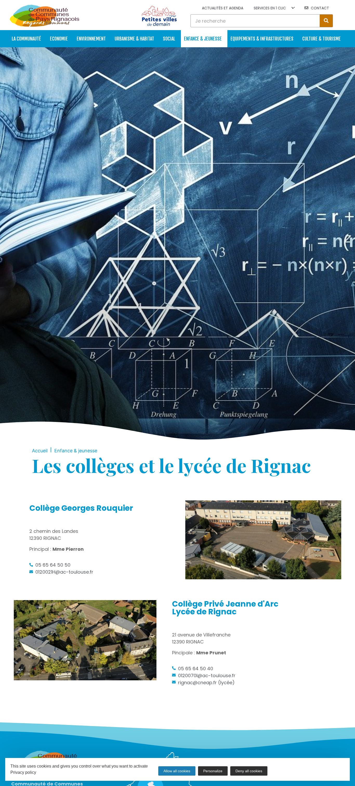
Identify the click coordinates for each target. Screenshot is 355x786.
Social (169, 39)
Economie (59, 39)
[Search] (326, 21)
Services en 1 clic (270, 8)
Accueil (40, 450)
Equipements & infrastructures (262, 39)
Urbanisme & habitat (134, 39)
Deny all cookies (248, 771)
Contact (320, 8)
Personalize (212, 771)
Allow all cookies (176, 771)
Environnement (91, 39)
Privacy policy (23, 772)
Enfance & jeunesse (203, 39)
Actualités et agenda (222, 8)
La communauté (26, 39)
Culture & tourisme (321, 39)
